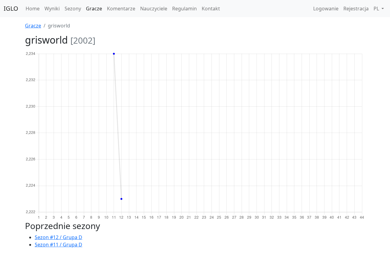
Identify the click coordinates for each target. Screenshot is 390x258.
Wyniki (52, 8)
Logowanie (326, 8)
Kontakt (211, 8)
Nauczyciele (153, 8)
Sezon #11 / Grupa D (58, 244)
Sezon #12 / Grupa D (58, 237)
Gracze (94, 8)
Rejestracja (356, 8)
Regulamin (184, 8)
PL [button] (377, 8)
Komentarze (121, 8)
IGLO (11, 8)
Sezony (73, 8)
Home (33, 8)
